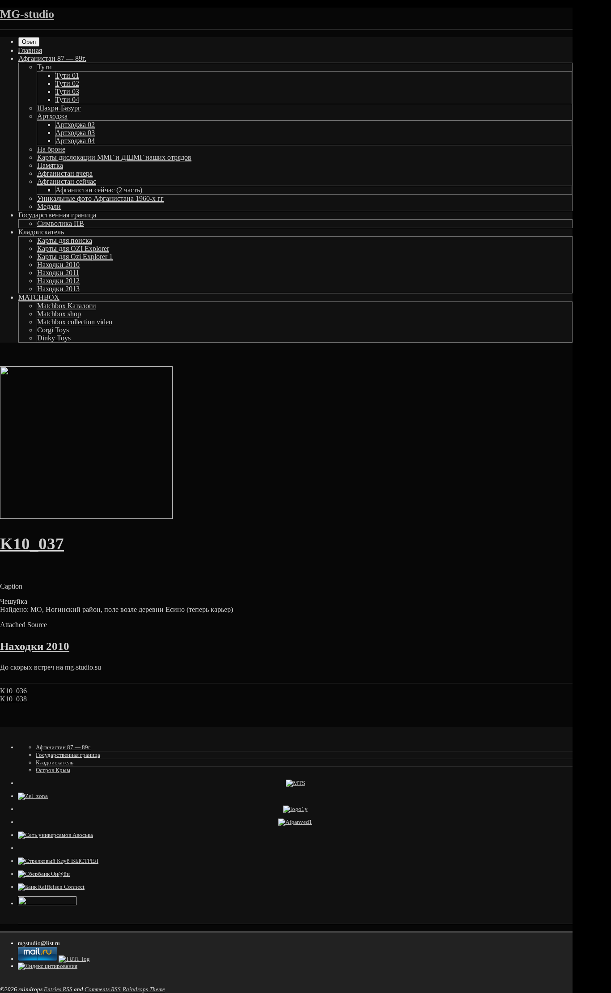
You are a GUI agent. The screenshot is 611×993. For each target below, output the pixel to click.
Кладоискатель (41, 232)
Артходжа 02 (75, 124)
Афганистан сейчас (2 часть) (98, 190)
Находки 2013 (58, 289)
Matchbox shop (59, 314)
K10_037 (32, 544)
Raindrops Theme (144, 989)
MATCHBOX (38, 297)
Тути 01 (67, 75)
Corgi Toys (53, 330)
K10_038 (13, 699)
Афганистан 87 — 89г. (52, 58)
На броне (51, 149)
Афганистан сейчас (66, 181)
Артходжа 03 (75, 132)
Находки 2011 (58, 272)
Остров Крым (53, 770)
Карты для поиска (64, 240)
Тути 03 (67, 91)
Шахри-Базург (59, 108)
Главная (30, 50)
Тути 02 (67, 83)
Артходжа (52, 116)
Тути (44, 67)
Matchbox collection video (74, 322)
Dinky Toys (54, 338)
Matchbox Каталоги (66, 306)
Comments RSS (103, 989)
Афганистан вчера (65, 173)
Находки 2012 (58, 280)
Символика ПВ (60, 223)
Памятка (50, 165)
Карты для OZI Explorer (73, 248)
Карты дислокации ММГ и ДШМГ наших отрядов (114, 157)
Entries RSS (58, 989)
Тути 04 (67, 99)
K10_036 (13, 691)
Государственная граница (57, 215)
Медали (49, 206)
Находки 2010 (58, 264)
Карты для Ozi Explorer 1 (75, 256)
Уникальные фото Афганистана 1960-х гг (100, 198)
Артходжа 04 (75, 140)
